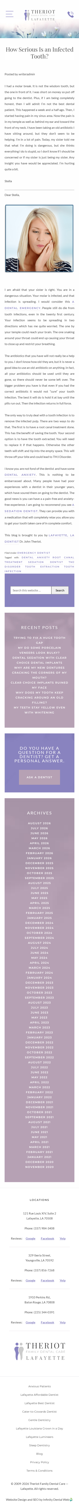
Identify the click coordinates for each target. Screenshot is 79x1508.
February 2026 (39, 853)
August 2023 (39, 1002)
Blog (39, 1454)
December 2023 (39, 982)
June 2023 (40, 1012)
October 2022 (39, 1052)
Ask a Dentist (39, 777)
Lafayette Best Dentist (40, 1403)
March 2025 (39, 908)
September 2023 (39, 997)
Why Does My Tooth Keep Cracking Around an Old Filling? (40, 697)
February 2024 (39, 972)
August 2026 (39, 823)
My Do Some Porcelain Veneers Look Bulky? (39, 650)
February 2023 (39, 1032)
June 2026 (39, 833)
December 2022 (39, 1042)
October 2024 (40, 933)
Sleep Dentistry (39, 1445)
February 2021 (39, 1152)
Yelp (63, 1238)
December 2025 (39, 863)
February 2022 (39, 1092)
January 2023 (39, 1037)
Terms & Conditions (39, 1470)
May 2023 (39, 1017)
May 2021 (39, 1137)
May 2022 (39, 1077)
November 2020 (39, 1167)
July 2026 (39, 828)
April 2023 (39, 1022)
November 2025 (39, 868)
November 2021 (39, 1107)
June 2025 (40, 893)
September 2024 (39, 938)
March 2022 (39, 1087)
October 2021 (39, 1112)
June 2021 (39, 1132)
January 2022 (39, 1097)
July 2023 (39, 1007)
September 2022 (39, 1057)
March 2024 (39, 967)
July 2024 (39, 948)
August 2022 (39, 1062)
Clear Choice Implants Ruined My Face (39, 685)
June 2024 (39, 952)
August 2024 (39, 943)
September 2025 (39, 878)
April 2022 (39, 1082)
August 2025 (39, 883)
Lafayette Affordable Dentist (39, 1394)
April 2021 (39, 1142)
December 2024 (39, 923)
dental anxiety (20, 474)
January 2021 (39, 1157)
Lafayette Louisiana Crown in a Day (39, 1428)
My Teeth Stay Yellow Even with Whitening (39, 710)
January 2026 (39, 858)
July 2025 (39, 888)
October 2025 (39, 873)
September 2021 (39, 1117)
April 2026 (39, 843)
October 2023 (39, 992)
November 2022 (39, 1047)
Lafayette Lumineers (39, 1437)
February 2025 (39, 913)
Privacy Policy (39, 1462)
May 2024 (39, 957)
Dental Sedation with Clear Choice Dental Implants (39, 660)
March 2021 (39, 1147)
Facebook (47, 1238)
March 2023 (39, 1027)
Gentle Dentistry (39, 1420)
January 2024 (39, 977)
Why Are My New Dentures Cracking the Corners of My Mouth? (39, 672)
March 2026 (39, 848)
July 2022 (39, 1067)
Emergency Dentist (33, 552)
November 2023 (39, 987)
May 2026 (39, 838)
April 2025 (39, 903)
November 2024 (39, 928)
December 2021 (39, 1102)
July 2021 (39, 1127)
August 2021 (39, 1122)
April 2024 (39, 962)
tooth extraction (42, 566)
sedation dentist (45, 562)
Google (30, 1238)
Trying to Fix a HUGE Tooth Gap (40, 640)
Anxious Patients (39, 1386)
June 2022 (40, 1072)
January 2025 (39, 918)
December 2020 (40, 1162)
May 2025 (39, 898)
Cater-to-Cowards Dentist (39, 1411)
